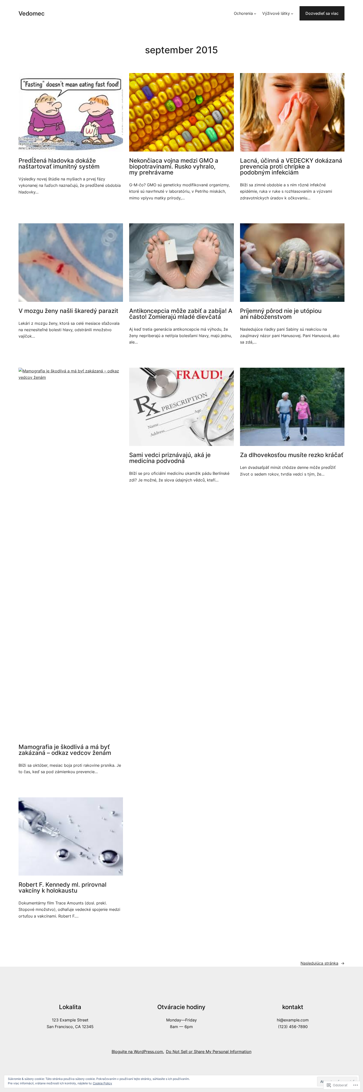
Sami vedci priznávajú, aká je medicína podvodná (170, 458)
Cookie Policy (102, 1083)
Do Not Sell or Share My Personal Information (208, 1051)
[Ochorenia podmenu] (255, 13)
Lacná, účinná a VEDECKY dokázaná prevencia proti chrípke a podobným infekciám (291, 166)
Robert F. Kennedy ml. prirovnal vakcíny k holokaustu (62, 888)
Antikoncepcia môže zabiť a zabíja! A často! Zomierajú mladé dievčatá (180, 314)
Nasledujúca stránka (322, 963)
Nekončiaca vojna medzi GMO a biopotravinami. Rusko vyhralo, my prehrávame (173, 166)
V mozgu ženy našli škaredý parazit (68, 311)
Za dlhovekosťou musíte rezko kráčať (291, 455)
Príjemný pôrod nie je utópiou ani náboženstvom (281, 314)
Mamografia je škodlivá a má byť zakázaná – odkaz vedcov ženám (65, 750)
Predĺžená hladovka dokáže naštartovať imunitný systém (59, 164)
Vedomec (31, 13)
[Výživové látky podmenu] (292, 13)
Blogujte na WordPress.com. (138, 1051)
